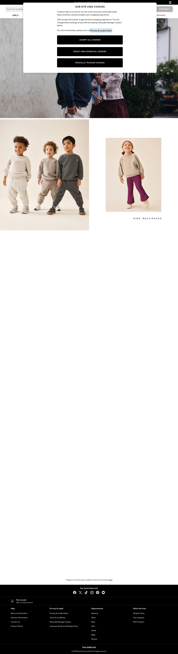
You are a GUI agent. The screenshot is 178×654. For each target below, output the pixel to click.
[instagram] (92, 592)
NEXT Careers (138, 622)
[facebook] (75, 592)
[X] (80, 592)
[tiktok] (86, 592)
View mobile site (89, 647)
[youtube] (103, 592)
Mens (93, 618)
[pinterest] (97, 592)
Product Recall (17, 626)
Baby (93, 635)
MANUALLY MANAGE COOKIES (90, 63)
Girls (93, 626)
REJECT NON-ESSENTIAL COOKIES (89, 51)
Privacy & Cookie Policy (59, 613)
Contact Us (15, 622)
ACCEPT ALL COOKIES (90, 40)
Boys (93, 622)
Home (93, 630)
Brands (94, 639)
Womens (94, 613)
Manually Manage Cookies (60, 622)
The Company (138, 618)
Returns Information (19, 613)
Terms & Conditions (57, 618)
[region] (90, 38)
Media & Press (138, 613)
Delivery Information (19, 618)
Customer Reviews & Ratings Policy (64, 626)
